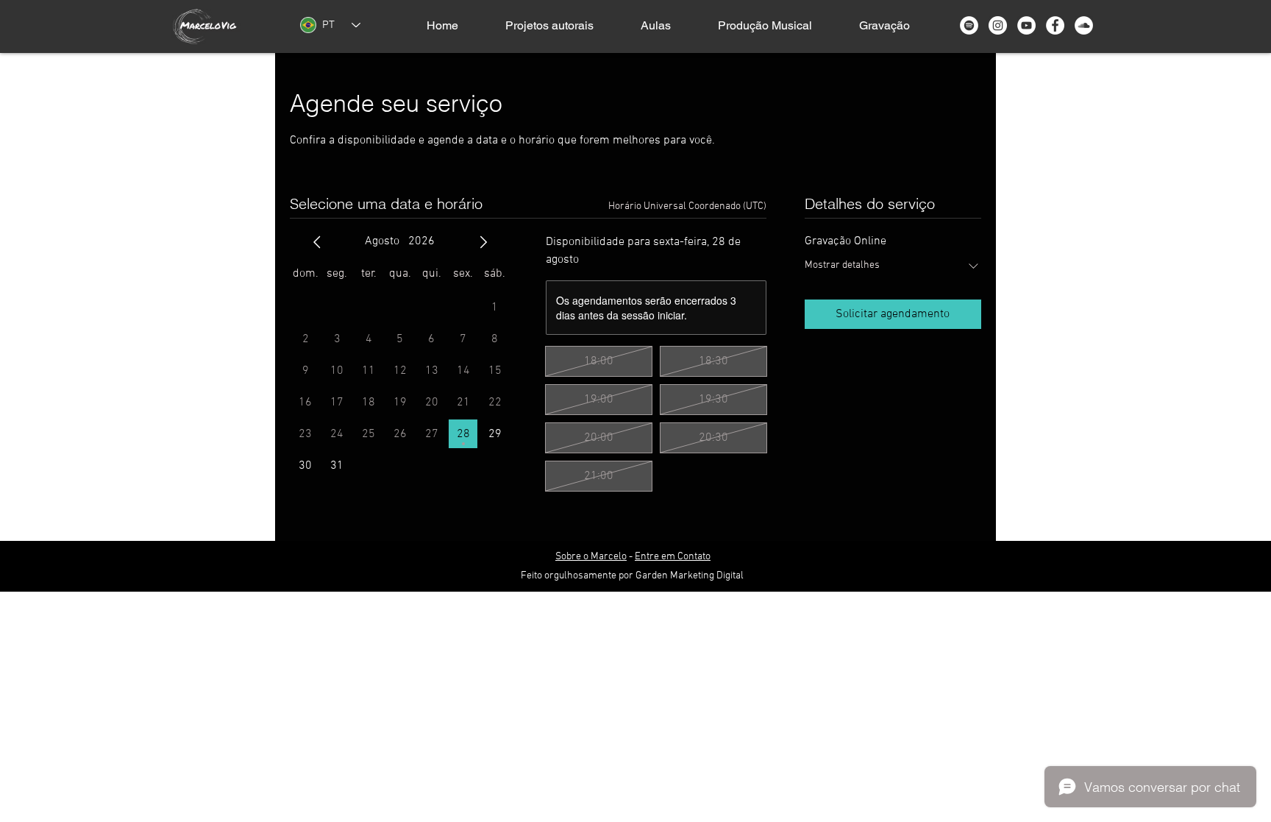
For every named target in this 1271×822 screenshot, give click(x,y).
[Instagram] (998, 25)
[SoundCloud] (1084, 25)
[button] (549, 25)
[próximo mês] (483, 242)
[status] (687, 206)
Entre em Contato (673, 556)
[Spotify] (969, 25)
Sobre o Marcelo (591, 556)
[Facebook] (1055, 25)
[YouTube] (1026, 25)
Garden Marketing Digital (690, 576)
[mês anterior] (317, 242)
